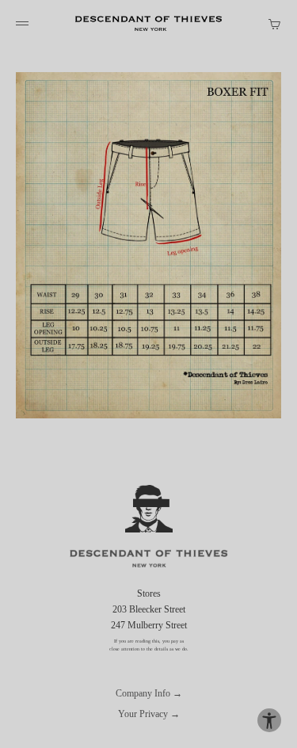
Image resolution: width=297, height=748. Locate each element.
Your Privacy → (149, 713)
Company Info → (149, 693)
